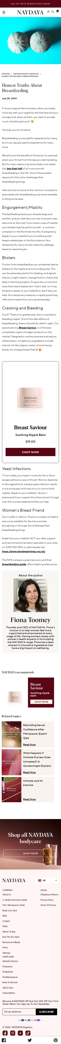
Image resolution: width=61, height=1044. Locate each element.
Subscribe (46, 1011)
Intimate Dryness (10, 961)
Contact (6, 921)
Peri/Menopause (10, 977)
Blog (5, 916)
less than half (14, 168)
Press (5, 947)
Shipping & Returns (49, 894)
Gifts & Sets (8, 988)
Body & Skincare (10, 982)
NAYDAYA (6, 74)
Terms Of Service (48, 905)
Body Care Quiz (10, 910)
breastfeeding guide (14, 564)
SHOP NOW (41, 701)
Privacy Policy (46, 900)
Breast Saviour (27, 327)
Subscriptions (9, 993)
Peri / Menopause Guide (14, 905)
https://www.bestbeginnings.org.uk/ (23, 551)
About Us (7, 894)
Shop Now (30, 452)
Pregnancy (8, 966)
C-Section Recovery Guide (15, 900)
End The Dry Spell (11, 937)
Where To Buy (9, 932)
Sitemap (6, 953)
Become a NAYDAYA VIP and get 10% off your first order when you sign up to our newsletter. (30, 1002)
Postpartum (8, 972)
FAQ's (5, 926)
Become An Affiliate (11, 942)
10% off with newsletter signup (30, 4)
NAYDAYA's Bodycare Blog (26, 74)
